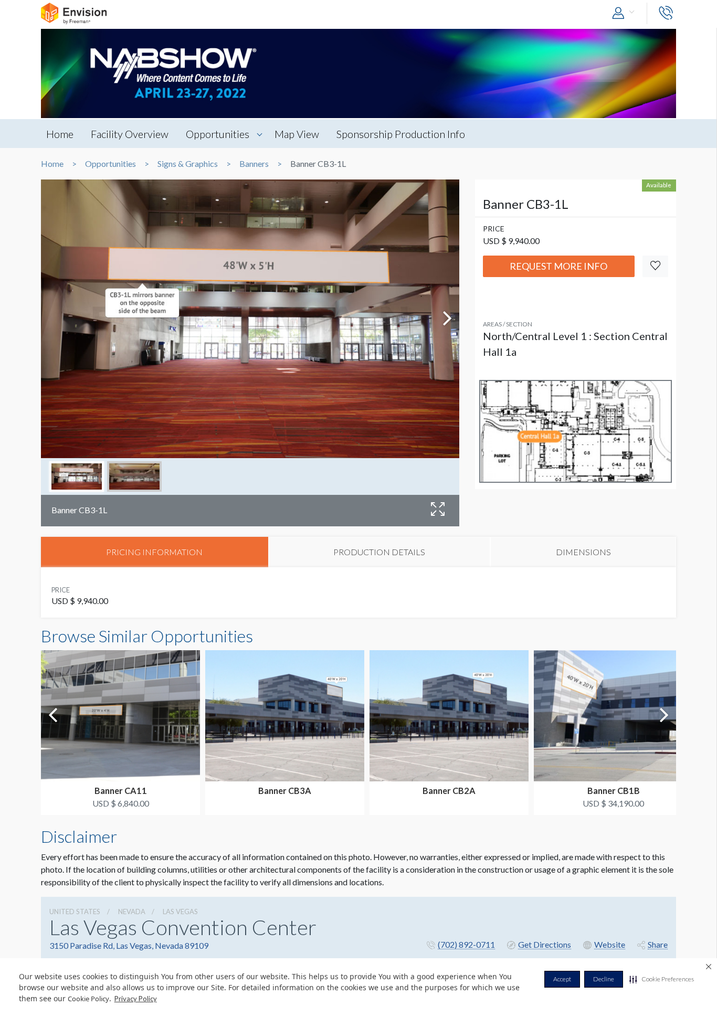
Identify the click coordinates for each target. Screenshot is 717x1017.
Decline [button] (603, 979)
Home (59, 134)
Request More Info (558, 266)
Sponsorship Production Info (400, 134)
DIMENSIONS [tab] (583, 552)
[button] (661, 979)
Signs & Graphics (187, 164)
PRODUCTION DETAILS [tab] (379, 552)
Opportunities (217, 134)
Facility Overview (129, 134)
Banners (254, 164)
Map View (297, 134)
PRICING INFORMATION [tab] (154, 552)
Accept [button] (562, 979)
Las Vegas (180, 911)
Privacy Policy (135, 998)
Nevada (131, 911)
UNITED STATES (74, 911)
